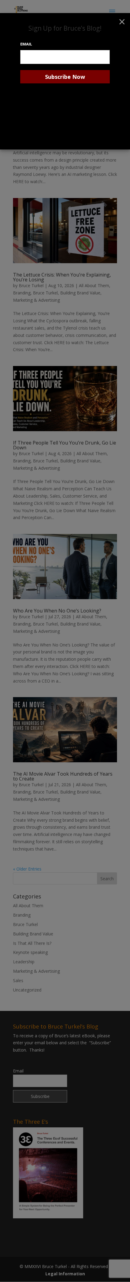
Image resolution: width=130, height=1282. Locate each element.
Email (26, 44)
